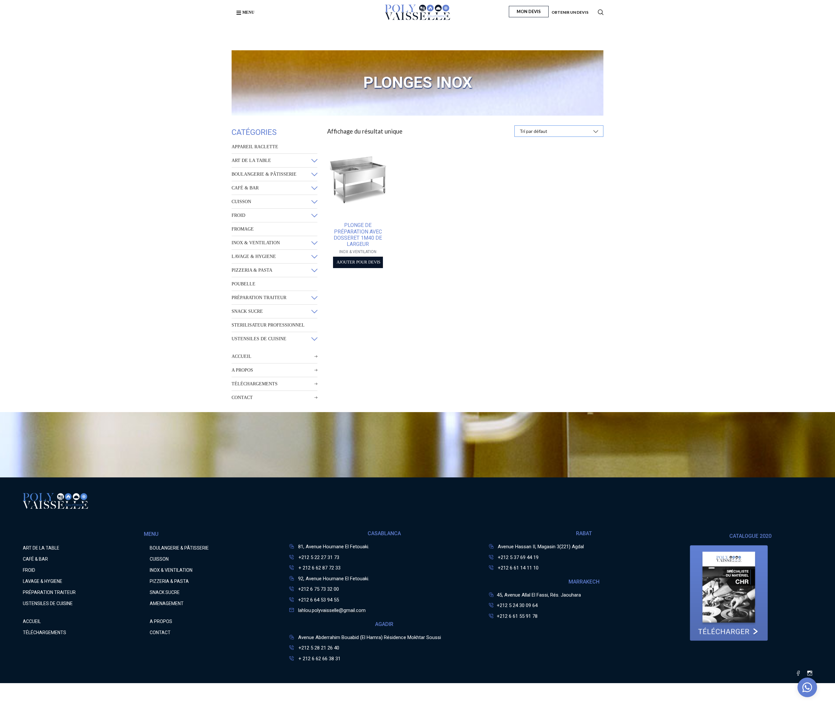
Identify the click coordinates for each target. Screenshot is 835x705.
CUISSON (241, 201)
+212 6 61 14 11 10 (518, 568)
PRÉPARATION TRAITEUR (259, 297)
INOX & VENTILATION (256, 242)
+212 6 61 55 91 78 (517, 616)
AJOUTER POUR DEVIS (358, 262)
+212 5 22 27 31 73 (318, 557)
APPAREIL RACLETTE (255, 146)
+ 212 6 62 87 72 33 (319, 568)
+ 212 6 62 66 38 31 (319, 659)
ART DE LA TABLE (251, 160)
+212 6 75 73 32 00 (318, 589)
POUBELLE (243, 283)
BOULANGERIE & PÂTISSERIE (264, 174)
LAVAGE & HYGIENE (254, 256)
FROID (238, 215)
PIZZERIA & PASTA (252, 270)
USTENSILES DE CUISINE (259, 338)
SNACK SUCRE (247, 311)
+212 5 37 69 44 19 (518, 557)
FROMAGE (243, 229)
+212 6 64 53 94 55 (318, 600)
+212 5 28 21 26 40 (318, 648)
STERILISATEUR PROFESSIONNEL (268, 325)
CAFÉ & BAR (245, 187)
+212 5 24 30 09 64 (517, 605)
